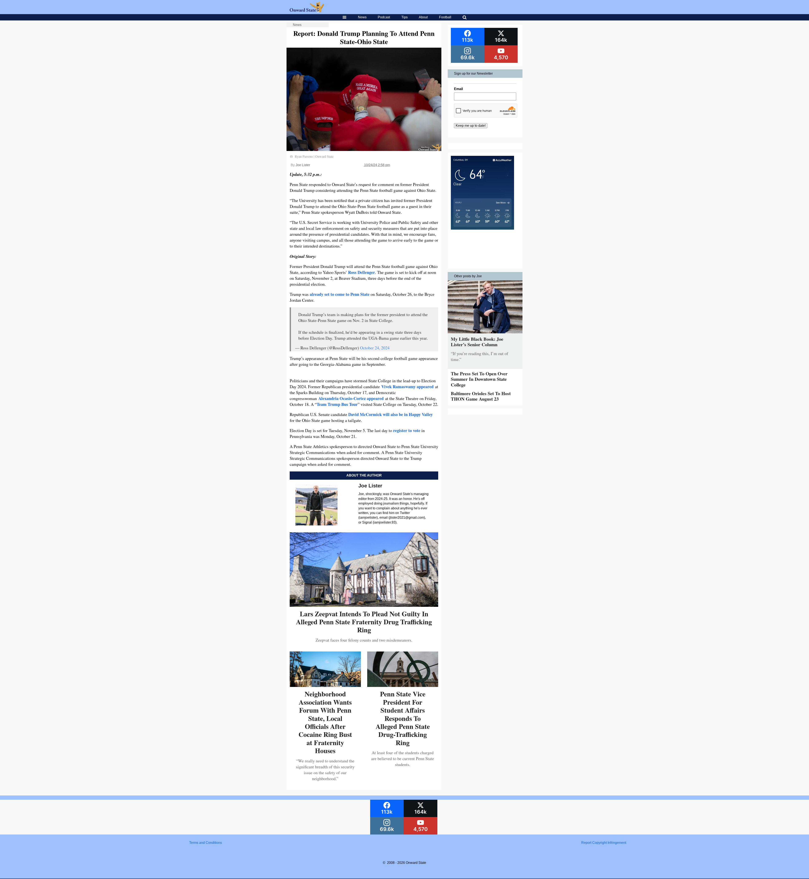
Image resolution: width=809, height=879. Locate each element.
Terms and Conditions (205, 842)
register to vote (406, 430)
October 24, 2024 (375, 348)
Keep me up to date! (471, 125)
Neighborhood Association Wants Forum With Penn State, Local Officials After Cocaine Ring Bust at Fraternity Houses (325, 722)
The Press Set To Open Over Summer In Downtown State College (479, 379)
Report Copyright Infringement (603, 842)
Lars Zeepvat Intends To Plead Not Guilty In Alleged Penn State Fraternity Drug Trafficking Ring (364, 622)
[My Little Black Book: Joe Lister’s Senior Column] (485, 334)
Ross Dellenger (361, 272)
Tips (404, 17)
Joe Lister (303, 165)
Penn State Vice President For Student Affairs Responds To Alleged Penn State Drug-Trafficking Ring (403, 718)
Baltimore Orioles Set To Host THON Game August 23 (481, 396)
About (423, 17)
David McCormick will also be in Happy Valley (390, 414)
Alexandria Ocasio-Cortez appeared (351, 398)
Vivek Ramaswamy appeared (407, 387)
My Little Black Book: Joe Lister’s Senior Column (477, 341)
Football (445, 17)
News (362, 17)
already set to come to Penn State (340, 294)
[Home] (307, 11)
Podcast (384, 17)
